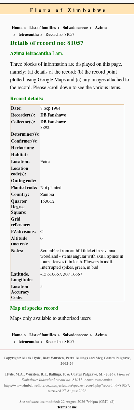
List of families (42, 27)
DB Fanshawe (53, 115)
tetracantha (29, 34)
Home (17, 27)
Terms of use (67, 407)
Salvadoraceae (75, 27)
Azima (101, 27)
